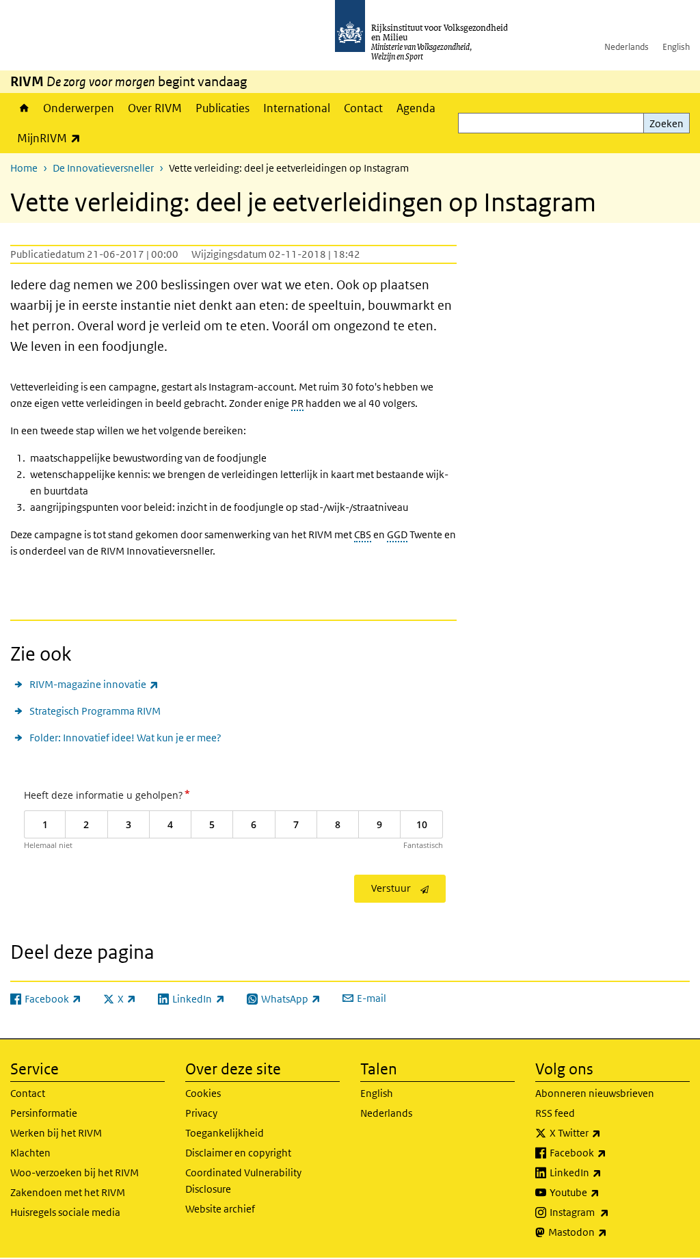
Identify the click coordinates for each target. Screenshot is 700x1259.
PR (297, 403)
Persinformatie (43, 1112)
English (676, 47)
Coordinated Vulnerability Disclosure (243, 1180)
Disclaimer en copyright (238, 1152)
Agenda (415, 108)
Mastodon (607, 1231)
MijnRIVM (52, 138)
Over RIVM (155, 108)
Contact (363, 108)
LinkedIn (606, 1172)
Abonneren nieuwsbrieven (594, 1093)
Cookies (203, 1093)
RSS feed (555, 1112)
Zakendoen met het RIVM (67, 1192)
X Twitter (605, 1132)
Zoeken (666, 123)
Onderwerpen (78, 108)
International (296, 108)
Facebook (608, 1152)
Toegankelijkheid (224, 1132)
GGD (397, 534)
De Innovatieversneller (103, 167)
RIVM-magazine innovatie (94, 684)
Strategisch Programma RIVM (95, 710)
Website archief (220, 1208)
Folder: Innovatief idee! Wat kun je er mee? (125, 737)
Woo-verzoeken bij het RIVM (74, 1172)
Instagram (609, 1212)
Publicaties (223, 108)
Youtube (605, 1192)
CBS (362, 534)
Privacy (201, 1112)
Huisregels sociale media (65, 1212)
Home (23, 108)
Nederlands (626, 47)
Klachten (30, 1152)
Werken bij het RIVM (56, 1132)
